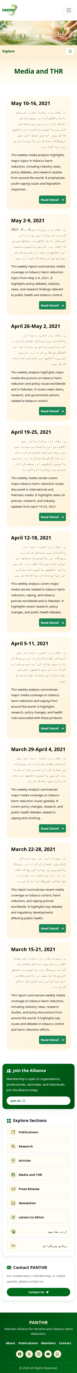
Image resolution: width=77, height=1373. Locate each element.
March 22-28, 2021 (33, 849)
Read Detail (52, 200)
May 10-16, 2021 (30, 103)
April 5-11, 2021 (29, 643)
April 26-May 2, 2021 (35, 326)
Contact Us (36, 1292)
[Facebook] (19, 1354)
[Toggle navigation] (69, 10)
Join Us (16, 1101)
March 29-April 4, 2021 (38, 749)
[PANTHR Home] (9, 10)
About (10, 1343)
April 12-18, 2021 (31, 537)
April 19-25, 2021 (31, 431)
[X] (29, 1354)
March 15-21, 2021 (33, 949)
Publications (28, 1343)
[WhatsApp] (57, 1354)
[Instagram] (38, 1354)
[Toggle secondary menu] (70, 51)
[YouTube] (48, 1354)
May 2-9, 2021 (28, 220)
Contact (65, 1343)
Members (48, 1343)
